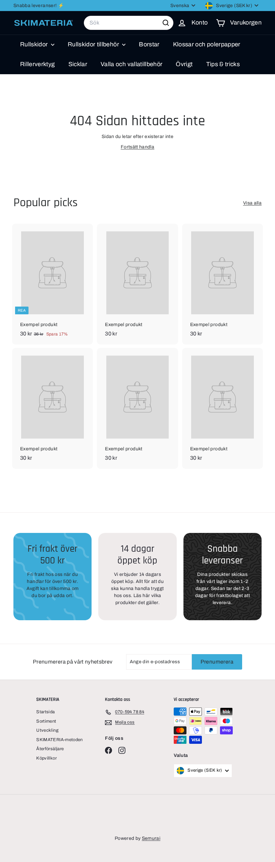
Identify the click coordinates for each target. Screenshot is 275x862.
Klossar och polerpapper (206, 44)
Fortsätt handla (137, 146)
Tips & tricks (223, 64)
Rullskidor (34, 44)
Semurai (151, 838)
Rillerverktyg (37, 64)
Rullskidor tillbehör (94, 44)
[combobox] (128, 23)
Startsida (45, 712)
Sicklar (77, 64)
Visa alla (252, 203)
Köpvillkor (46, 758)
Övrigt (184, 64)
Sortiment (46, 721)
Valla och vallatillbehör (131, 64)
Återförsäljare (50, 748)
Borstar (149, 44)
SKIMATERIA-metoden (59, 739)
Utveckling (47, 730)
